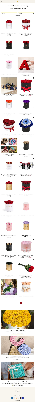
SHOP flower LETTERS (17, 359)
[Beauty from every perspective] (17, 319)
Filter (4, 13)
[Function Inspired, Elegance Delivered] (17, 371)
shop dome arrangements (17, 333)
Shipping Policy (17, 391)
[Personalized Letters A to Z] (17, 345)
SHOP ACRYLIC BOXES (17, 385)
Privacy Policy (17, 388)
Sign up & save (17, 395)
